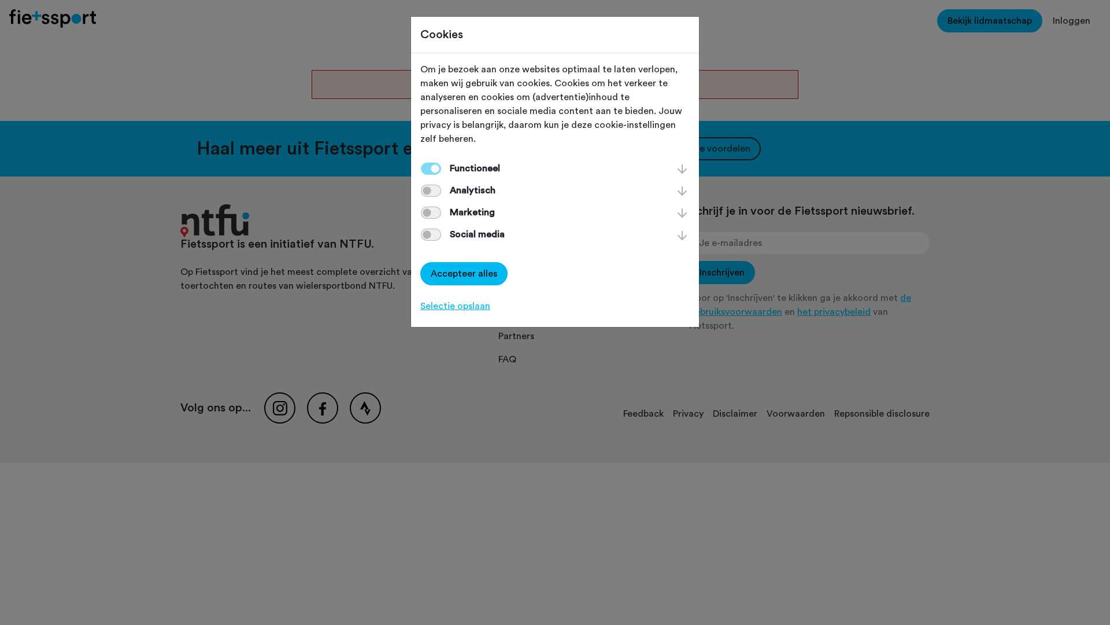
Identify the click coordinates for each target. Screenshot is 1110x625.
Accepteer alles (464, 273)
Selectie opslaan (455, 306)
